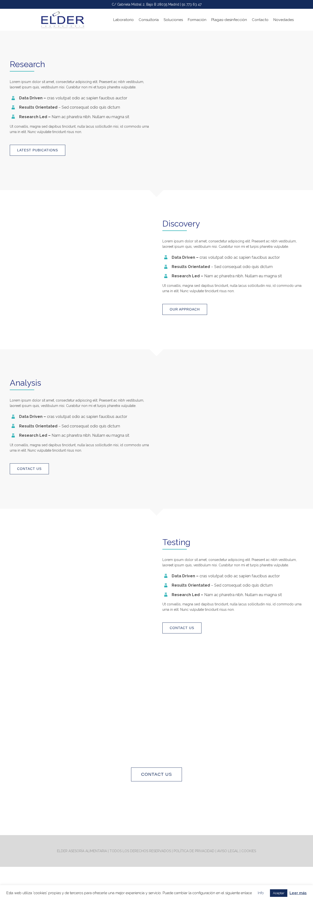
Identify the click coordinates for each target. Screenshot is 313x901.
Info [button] (261, 893)
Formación (197, 20)
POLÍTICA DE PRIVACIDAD (194, 851)
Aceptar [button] (278, 893)
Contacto (260, 20)
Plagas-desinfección (229, 20)
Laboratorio (123, 20)
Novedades (283, 20)
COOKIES (248, 851)
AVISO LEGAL (228, 851)
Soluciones (173, 20)
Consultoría (149, 20)
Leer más (298, 893)
